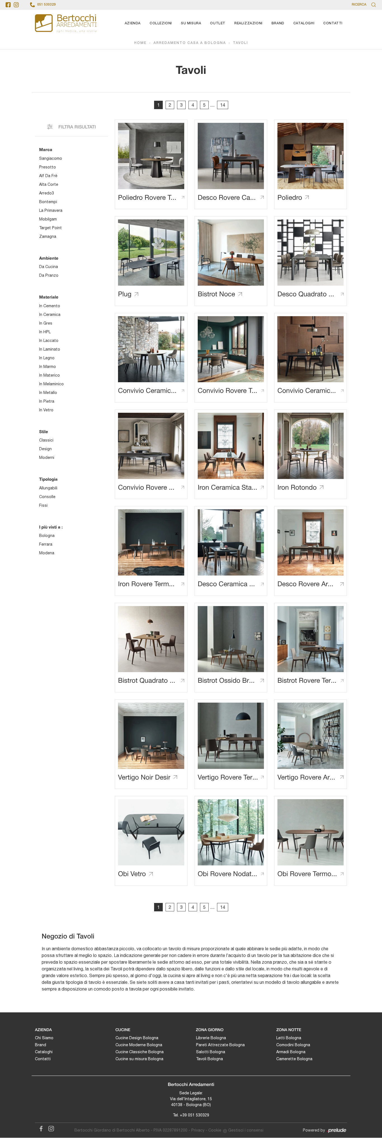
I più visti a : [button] (51, 526)
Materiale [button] (48, 296)
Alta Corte (48, 184)
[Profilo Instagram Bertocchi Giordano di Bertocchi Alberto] (16, 5)
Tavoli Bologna (209, 1059)
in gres (45, 323)
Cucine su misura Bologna (139, 1059)
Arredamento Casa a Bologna (190, 42)
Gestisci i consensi (245, 1130)
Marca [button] (45, 149)
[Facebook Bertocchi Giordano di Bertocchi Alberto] (40, 1127)
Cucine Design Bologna (136, 1038)
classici (46, 440)
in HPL (45, 332)
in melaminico (51, 384)
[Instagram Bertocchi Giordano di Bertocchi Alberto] (49, 1127)
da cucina (48, 266)
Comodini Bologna (293, 1045)
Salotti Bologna (210, 1052)
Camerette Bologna (294, 1059)
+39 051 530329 (194, 1115)
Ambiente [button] (48, 258)
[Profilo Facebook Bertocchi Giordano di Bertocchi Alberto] (8, 5)
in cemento (49, 306)
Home (140, 42)
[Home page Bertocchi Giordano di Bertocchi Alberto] (65, 23)
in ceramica (49, 314)
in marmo (47, 366)
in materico (49, 375)
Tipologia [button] (48, 479)
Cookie (214, 1130)
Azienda (133, 23)
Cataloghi (303, 23)
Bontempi (48, 202)
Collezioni (161, 23)
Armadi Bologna (290, 1052)
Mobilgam (48, 219)
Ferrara (45, 544)
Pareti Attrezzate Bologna (220, 1045)
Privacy (197, 1130)
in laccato (48, 340)
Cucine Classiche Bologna (139, 1052)
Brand (278, 23)
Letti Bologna (288, 1038)
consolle (47, 496)
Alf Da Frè (48, 175)
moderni (46, 457)
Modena (46, 553)
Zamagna (47, 236)
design (45, 449)
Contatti (333, 23)
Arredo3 (46, 193)
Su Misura (191, 23)
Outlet (217, 23)
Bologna (47, 535)
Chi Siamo (44, 1038)
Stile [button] (43, 431)
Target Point (50, 228)
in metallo (48, 392)
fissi (43, 505)
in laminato (49, 349)
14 (222, 104)
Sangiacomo (50, 158)
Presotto (47, 167)
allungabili (48, 488)
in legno (47, 358)
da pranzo (48, 275)
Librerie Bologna (211, 1038)
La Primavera (50, 210)
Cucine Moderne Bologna (138, 1045)
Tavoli (240, 42)
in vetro (46, 410)
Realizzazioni (248, 23)
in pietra (46, 401)
